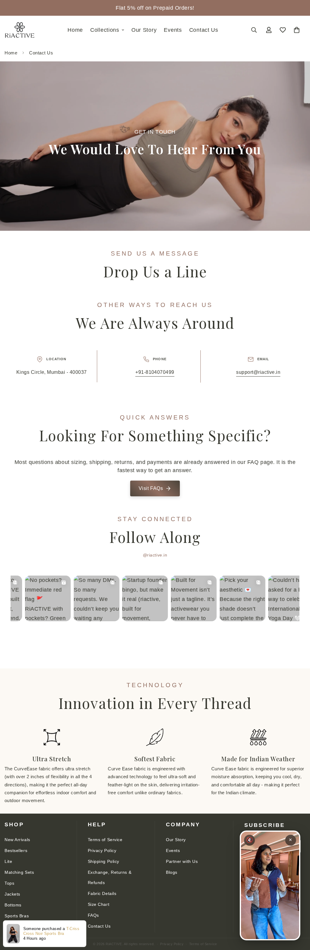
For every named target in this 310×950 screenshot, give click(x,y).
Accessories (17, 926)
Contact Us (203, 30)
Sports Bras (17, 915)
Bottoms (13, 905)
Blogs (171, 872)
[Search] (254, 30)
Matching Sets (19, 872)
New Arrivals (17, 839)
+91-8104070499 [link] (154, 372)
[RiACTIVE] (20, 30)
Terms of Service (105, 839)
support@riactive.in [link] (258, 372)
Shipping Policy (103, 861)
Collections (104, 30)
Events (173, 30)
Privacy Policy (102, 850)
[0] (297, 30)
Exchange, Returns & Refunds (110, 877)
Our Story (144, 30)
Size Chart (99, 904)
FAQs (93, 915)
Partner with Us (182, 861)
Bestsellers (16, 850)
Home (75, 30)
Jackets (12, 894)
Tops (9, 883)
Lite (8, 861)
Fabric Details (102, 893)
